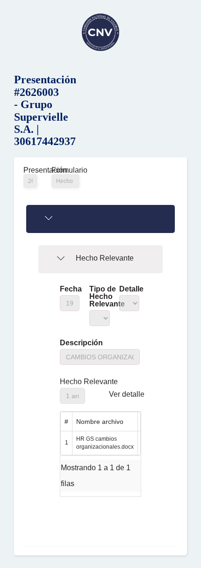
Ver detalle (126, 394)
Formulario (65, 170)
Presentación (30, 170)
